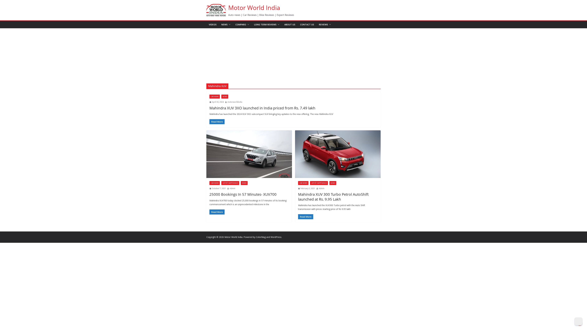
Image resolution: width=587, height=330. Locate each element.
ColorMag (261, 237)
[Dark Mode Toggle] (578, 321)
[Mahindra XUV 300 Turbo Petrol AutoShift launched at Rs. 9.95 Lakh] (338, 154)
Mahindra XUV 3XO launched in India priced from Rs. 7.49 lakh (262, 107)
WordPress (276, 237)
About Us (289, 24)
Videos (212, 24)
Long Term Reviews (265, 24)
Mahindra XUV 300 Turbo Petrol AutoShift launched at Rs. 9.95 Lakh (333, 197)
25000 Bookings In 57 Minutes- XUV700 (243, 194)
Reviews (323, 24)
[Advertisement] (293, 51)
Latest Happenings (230, 183)
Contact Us (307, 24)
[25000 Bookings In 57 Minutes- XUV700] (249, 154)
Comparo (240, 24)
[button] (229, 24)
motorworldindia (234, 102)
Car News (215, 96)
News (224, 24)
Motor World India (254, 7)
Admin (232, 188)
